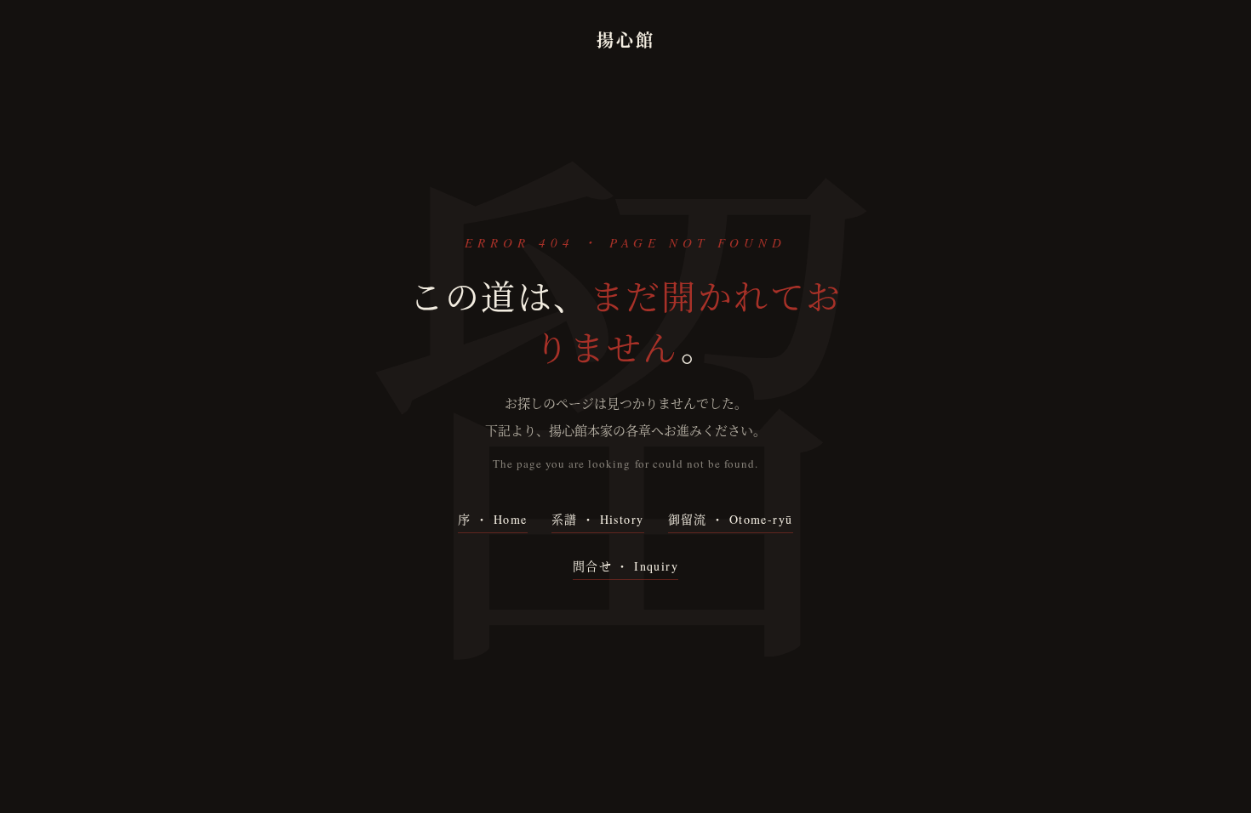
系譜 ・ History (597, 519)
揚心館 (626, 40)
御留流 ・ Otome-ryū (730, 519)
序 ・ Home (492, 519)
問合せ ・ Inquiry (625, 566)
